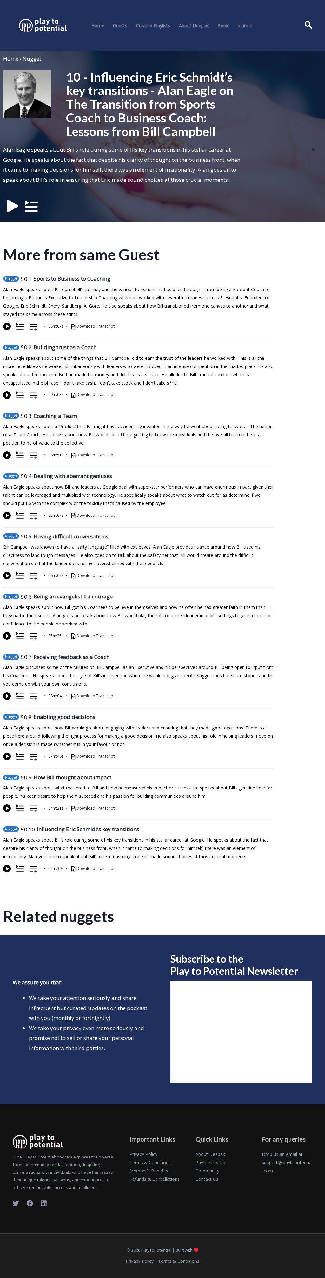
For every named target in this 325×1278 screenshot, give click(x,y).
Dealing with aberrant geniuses (73, 476)
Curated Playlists (153, 26)
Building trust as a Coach (65, 347)
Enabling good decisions (64, 717)
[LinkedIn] (44, 1203)
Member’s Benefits (148, 1171)
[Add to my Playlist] (33, 327)
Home (97, 26)
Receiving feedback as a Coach (71, 656)
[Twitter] (16, 1203)
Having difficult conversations (71, 536)
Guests (120, 26)
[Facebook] (30, 1203)
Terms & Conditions (150, 1162)
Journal (244, 26)
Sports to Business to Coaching (72, 278)
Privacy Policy (143, 1154)
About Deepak (194, 26)
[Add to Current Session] (20, 326)
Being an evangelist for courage (73, 596)
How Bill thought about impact (72, 777)
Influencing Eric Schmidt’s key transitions (88, 829)
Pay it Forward (210, 1162)
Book (223, 26)
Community (207, 1171)
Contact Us (207, 1179)
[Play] (7, 326)
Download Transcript (95, 326)
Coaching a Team (55, 416)
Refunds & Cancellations (154, 1179)
